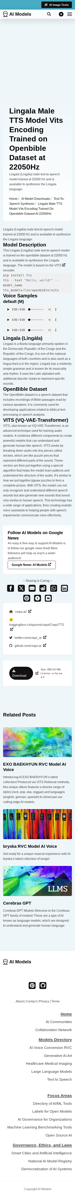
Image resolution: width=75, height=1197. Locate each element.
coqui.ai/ (20, 611)
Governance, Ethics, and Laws (42, 1145)
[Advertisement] (37, 58)
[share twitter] (21, 588)
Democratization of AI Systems (46, 1169)
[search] (51, 14)
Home (13, 198)
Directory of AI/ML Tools (52, 1104)
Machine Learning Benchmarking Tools (39, 1127)
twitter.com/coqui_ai (28, 637)
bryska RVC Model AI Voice (30, 846)
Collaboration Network (53, 1030)
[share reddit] (42, 588)
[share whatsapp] (53, 588)
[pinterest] (32, 985)
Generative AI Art (58, 1056)
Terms (55, 1001)
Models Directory (55, 1039)
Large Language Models (51, 1072)
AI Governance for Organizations (45, 1119)
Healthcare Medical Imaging (49, 1064)
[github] (42, 985)
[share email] (32, 588)
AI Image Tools (59, 4)
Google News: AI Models (29, 564)
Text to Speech (59, 1079)
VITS (57, 265)
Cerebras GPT (17, 903)
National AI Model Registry (50, 1161)
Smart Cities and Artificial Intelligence (41, 1153)
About (20, 1001)
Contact (31, 1001)
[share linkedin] (64, 588)
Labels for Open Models (52, 1111)
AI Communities (59, 1022)
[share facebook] (10, 588)
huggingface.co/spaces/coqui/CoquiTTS (36, 622)
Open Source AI (59, 1135)
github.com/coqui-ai (28, 645)
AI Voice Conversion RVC (50, 1048)
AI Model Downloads (36, 198)
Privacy (44, 1001)
